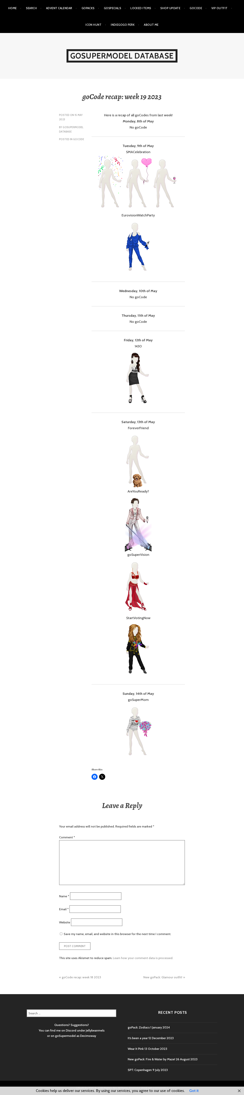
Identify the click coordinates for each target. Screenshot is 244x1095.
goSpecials (112, 8)
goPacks (88, 8)
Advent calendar (59, 8)
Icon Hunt (93, 25)
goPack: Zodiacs (139, 1027)
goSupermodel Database (122, 55)
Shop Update (170, 8)
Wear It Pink (136, 1049)
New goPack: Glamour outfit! (162, 977)
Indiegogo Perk (123, 25)
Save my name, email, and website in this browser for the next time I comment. (117, 934)
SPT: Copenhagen (140, 1070)
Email (64, 909)
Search (31, 8)
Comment (67, 837)
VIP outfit (219, 8)
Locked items (140, 8)
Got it (194, 1090)
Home (12, 8)
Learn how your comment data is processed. (143, 958)
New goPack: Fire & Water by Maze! (151, 1059)
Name (64, 896)
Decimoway (88, 1036)
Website (64, 922)
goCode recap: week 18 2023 (81, 977)
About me (151, 25)
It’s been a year (138, 1038)
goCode (196, 8)
